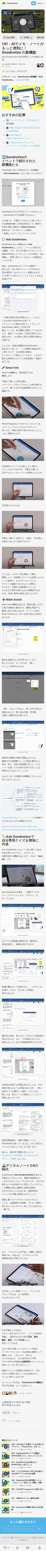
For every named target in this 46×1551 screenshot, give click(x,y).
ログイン (41, 3)
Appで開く (11, 37)
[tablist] (11, 1412)
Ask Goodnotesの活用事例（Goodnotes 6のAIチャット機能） (20, 1155)
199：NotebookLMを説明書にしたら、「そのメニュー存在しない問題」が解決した (27, 1481)
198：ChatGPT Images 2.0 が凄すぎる (27, 1489)
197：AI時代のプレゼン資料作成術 (25, 1498)
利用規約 (34, 1537)
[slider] (20, 30)
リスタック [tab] (15, 1413)
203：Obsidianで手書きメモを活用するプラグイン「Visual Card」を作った (27, 1445)
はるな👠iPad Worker (9, 64)
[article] (23, 1447)
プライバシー (26, 1537)
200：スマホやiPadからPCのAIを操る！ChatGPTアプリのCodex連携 (27, 1472)
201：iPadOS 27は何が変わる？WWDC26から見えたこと (24, 1463)
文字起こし (27, 37)
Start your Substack (19, 1544)
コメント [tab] (6, 1413)
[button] (6, 22)
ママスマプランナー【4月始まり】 (24, 120)
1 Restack (29, 1393)
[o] (6, 1447)
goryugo (22, 64)
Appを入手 (32, 1544)
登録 (33, 3)
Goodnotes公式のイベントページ (17, 817)
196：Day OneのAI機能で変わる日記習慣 (27, 1508)
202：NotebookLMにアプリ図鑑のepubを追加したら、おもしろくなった (26, 1454)
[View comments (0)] (17, 1547)
